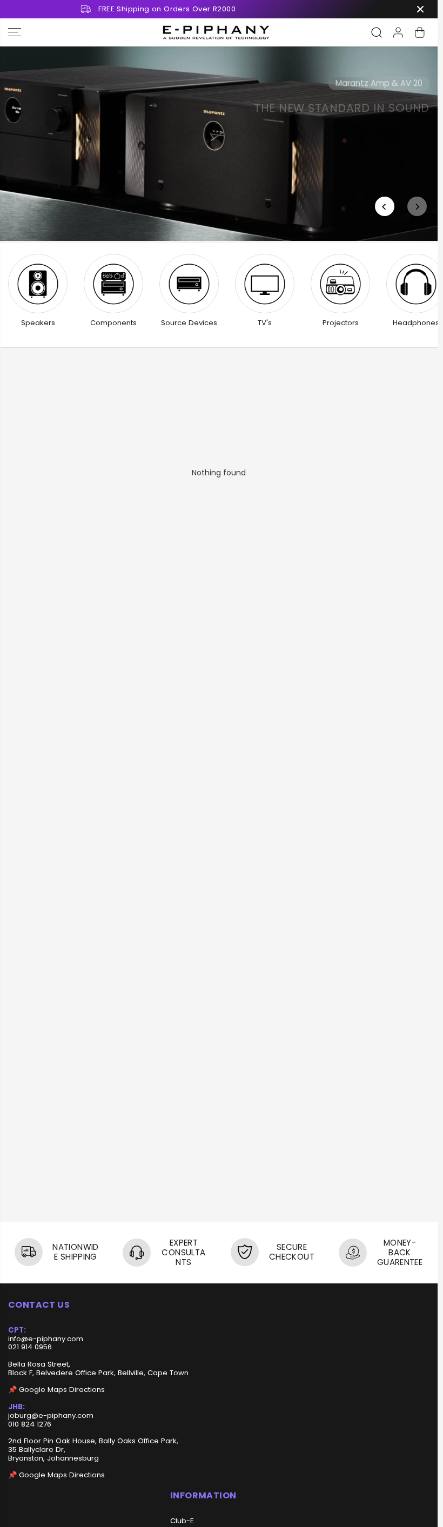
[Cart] (419, 32)
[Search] (376, 32)
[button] (14, 32)
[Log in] (398, 32)
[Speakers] (38, 283)
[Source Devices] (189, 283)
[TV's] (264, 283)
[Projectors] (340, 283)
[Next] (417, 206)
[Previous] (384, 206)
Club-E (182, 1521)
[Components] (113, 283)
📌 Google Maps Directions (56, 1389)
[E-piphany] (216, 32)
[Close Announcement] (420, 9)
